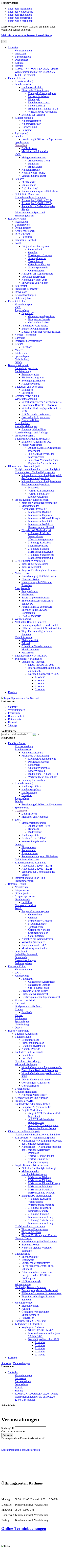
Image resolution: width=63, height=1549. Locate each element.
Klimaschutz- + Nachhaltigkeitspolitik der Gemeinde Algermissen (42, 477)
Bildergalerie (35, 166)
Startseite (13, 47)
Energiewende (22, 588)
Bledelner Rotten (30, 579)
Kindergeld (34, 99)
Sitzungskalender (37, 258)
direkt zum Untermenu (20, 17)
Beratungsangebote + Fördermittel (40, 625)
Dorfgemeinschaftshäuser (28, 340)
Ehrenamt (20, 337)
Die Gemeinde (22, 233)
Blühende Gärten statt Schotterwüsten (41, 628)
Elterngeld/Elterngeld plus (42, 93)
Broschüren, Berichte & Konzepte (40, 405)
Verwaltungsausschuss (33, 276)
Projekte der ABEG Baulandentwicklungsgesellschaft (32, 437)
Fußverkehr (28, 652)
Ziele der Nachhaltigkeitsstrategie (39, 502)
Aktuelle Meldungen (26, 426)
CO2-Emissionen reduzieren (30, 560)
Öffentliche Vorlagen (39, 264)
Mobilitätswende (23, 637)
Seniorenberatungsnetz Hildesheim (40, 191)
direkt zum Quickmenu (20, 8)
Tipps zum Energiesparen (35, 563)
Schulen (19, 136)
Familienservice (23, 84)
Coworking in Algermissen (36, 417)
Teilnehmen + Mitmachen (28, 658)
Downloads (21, 291)
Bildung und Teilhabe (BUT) (43, 108)
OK (4, 41)
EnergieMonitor (30, 591)
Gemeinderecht (36, 270)
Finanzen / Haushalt (25, 240)
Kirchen (19, 343)
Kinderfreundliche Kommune (30, 197)
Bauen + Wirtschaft (18, 365)
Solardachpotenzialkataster (36, 597)
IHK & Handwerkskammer (36, 414)
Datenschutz (21, 59)
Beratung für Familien (33, 114)
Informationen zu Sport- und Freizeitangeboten (30, 214)
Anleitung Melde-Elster (34, 429)
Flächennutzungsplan (33, 377)
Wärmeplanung (23, 618)
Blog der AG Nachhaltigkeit (36, 530)
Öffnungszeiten (23, 227)
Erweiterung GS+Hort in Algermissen (42, 139)
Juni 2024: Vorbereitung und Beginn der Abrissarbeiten (43, 461)
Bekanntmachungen (25, 295)
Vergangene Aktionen (33, 661)
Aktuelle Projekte (31, 383)
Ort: (3, 1431)
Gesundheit (21, 145)
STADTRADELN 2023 (41, 664)
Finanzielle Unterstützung (35, 90)
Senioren (19, 178)
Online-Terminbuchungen (23, 1528)
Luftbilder (27, 236)
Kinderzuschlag (36, 105)
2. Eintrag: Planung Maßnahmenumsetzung (40, 550)
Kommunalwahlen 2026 (34, 279)
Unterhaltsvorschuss (39, 102)
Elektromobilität (30, 640)
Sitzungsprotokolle (38, 267)
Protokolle (33, 487)
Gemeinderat (35, 249)
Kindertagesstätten (31, 120)
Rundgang (33, 163)
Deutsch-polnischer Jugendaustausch (41, 331)
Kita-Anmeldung (24, 81)
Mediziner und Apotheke (35, 151)
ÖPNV (18, 362)
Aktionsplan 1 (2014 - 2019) (37, 200)
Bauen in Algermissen (26, 368)
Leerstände (27, 392)
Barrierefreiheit (23, 56)
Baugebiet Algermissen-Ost (36, 441)
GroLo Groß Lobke (38, 322)
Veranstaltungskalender (34, 175)
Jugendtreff (27, 313)
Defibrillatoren (29, 148)
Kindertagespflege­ (31, 123)
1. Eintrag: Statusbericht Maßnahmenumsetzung (41, 556)
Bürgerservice (22, 224)
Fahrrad (26, 643)
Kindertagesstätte (31, 169)
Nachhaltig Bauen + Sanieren (30, 622)
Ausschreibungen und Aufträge (31, 432)
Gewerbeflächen (30, 420)
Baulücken (27, 389)
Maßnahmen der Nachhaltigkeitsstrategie (34, 507)
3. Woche (40, 683)
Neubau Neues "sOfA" (34, 172)
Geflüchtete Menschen (27, 194)
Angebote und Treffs (39, 160)
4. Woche (40, 686)
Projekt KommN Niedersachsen (32, 499)
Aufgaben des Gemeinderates (37, 273)
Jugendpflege (22, 133)
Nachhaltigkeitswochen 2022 (43, 673)
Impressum (20, 53)
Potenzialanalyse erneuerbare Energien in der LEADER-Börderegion (37, 609)
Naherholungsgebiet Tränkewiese (39, 576)
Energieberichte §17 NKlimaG (31, 655)
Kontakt (19, 62)
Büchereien (21, 353)
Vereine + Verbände (25, 334)
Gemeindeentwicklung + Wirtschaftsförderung (28, 397)
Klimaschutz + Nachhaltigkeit (24, 466)
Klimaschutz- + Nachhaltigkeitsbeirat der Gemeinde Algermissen (41, 483)
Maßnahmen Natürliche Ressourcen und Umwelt (41, 526)
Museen (19, 350)
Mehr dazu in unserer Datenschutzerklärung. (27, 35)
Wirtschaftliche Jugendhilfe (42, 111)
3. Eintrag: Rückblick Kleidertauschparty (39, 544)
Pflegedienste (29, 181)
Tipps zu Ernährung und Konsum (39, 570)
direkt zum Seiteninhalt (20, 20)
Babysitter (27, 130)
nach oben (19, 1449)
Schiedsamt (21, 285)
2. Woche (40, 680)
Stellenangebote (23, 298)
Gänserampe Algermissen (41, 316)
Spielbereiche (22, 142)
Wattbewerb (28, 594)
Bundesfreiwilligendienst (35, 328)
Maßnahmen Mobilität (40, 521)
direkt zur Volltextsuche (20, 11)
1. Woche (40, 677)
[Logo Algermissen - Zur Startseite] (20, 698)
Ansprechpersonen (25, 230)
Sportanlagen (22, 356)
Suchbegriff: (7, 1428)
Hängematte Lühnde (39, 319)
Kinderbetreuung (24, 117)
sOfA (18, 154)
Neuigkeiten (21, 221)
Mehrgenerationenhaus (34, 157)
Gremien (32, 252)
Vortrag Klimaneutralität (41, 490)
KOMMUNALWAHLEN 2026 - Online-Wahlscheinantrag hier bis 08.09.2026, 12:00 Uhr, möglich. (37, 71)
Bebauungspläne (30, 374)
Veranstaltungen (23, 50)
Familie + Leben (17, 78)
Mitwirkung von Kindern (35, 282)
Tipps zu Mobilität (31, 567)
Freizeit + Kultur (17, 301)
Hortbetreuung (29, 126)
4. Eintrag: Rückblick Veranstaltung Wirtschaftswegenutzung (41, 536)
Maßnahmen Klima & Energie (44, 518)
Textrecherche (35, 261)
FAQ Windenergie (31, 615)
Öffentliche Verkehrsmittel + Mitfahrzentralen (37, 648)
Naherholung (22, 359)
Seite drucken (32, 1449)
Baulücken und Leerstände (29, 386)
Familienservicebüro (32, 87)
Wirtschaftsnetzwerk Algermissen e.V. (42, 401)
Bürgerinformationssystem (35, 246)
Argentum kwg (30, 188)
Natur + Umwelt (23, 573)
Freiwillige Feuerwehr (26, 288)
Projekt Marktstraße (32, 444)
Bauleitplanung (23, 371)
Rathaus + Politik (17, 218)
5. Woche (40, 689)
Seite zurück (7, 1449)
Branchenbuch (22, 423)
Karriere (12, 692)
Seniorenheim (29, 185)
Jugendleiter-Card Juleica (35, 325)
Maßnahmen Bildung (39, 512)
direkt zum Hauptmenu (20, 14)
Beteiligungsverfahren (33, 380)
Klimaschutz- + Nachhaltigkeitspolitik (35, 472)
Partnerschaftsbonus (38, 96)
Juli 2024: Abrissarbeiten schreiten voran (41, 455)
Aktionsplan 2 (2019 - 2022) (37, 203)
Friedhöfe (27, 346)
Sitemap (19, 65)
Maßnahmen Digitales (40, 515)
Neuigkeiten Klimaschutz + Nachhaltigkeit (37, 469)
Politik (18, 243)
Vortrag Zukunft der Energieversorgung (38, 495)
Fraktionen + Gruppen (40, 255)
